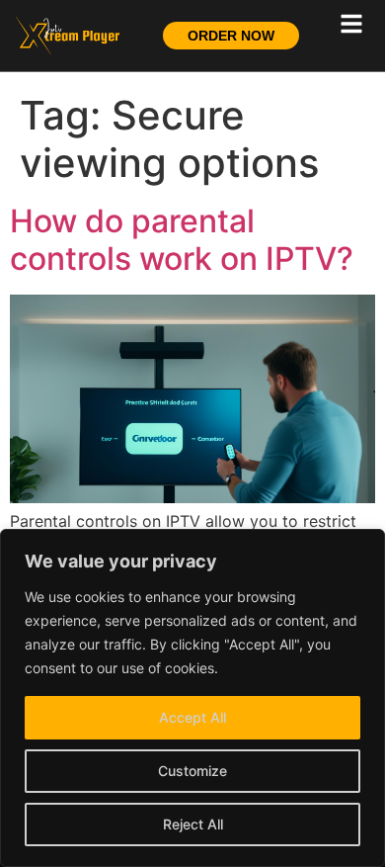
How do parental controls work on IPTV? (181, 240)
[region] (192, 698)
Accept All (192, 717)
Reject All (193, 824)
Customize (192, 770)
